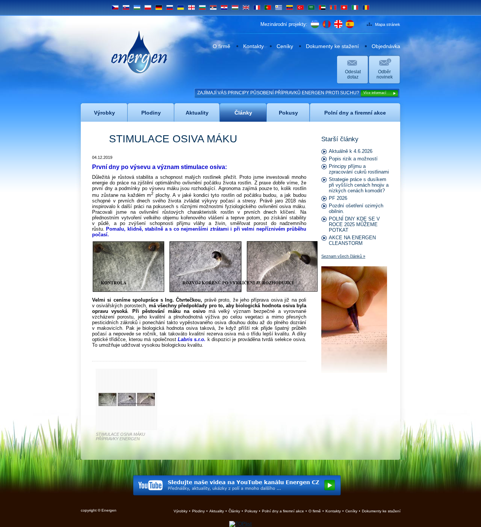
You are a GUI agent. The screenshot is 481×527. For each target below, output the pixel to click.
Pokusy (251, 511)
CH (344, 7)
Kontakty (253, 46)
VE (289, 7)
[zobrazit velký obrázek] (126, 404)
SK (126, 7)
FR (256, 7)
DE (158, 7)
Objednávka (386, 46)
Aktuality (216, 511)
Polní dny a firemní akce (283, 511)
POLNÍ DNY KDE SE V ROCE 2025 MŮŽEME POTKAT (354, 224)
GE (191, 7)
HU (235, 7)
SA (311, 7)
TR (300, 7)
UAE (322, 7)
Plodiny (198, 511)
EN (246, 7)
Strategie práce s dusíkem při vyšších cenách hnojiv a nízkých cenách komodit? (359, 185)
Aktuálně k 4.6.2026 (350, 151)
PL (148, 7)
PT (268, 7)
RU (169, 7)
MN (333, 7)
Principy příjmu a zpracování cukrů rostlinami (359, 169)
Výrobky (181, 511)
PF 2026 (338, 198)
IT (355, 7)
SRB (213, 7)
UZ (137, 7)
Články (234, 511)
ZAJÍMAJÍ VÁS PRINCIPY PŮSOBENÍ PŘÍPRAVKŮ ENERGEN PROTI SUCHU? (291, 92)
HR (224, 7)
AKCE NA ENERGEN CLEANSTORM (352, 240)
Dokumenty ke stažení (332, 46)
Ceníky (285, 46)
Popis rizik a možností (353, 159)
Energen (139, 36)
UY (278, 7)
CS (115, 7)
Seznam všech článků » (343, 256)
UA (180, 7)
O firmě (221, 46)
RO (366, 7)
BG (202, 7)
